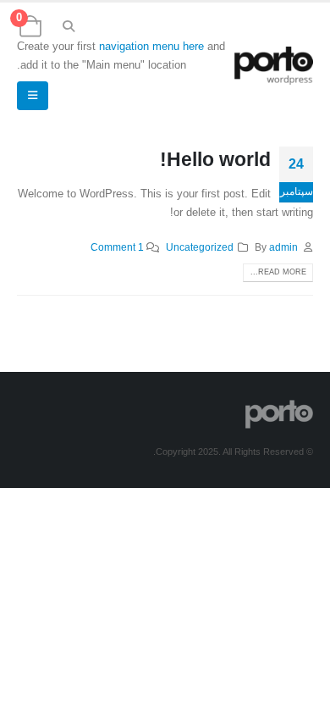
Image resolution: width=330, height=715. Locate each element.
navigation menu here (151, 46)
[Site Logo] (273, 66)
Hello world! (215, 159)
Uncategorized (200, 246)
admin (283, 246)
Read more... (278, 272)
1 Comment (117, 246)
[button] (69, 26)
